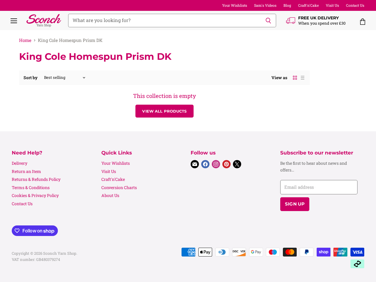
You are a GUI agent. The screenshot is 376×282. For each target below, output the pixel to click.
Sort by (31, 77)
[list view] (303, 78)
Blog (287, 5)
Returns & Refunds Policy (36, 179)
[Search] (268, 20)
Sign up (295, 204)
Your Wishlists (234, 5)
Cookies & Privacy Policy (35, 195)
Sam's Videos (265, 5)
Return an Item (26, 171)
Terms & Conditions (31, 187)
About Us (110, 195)
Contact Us (355, 5)
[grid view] (295, 78)
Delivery (19, 163)
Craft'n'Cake (308, 5)
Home (25, 40)
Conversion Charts (119, 187)
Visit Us (332, 5)
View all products (164, 111)
